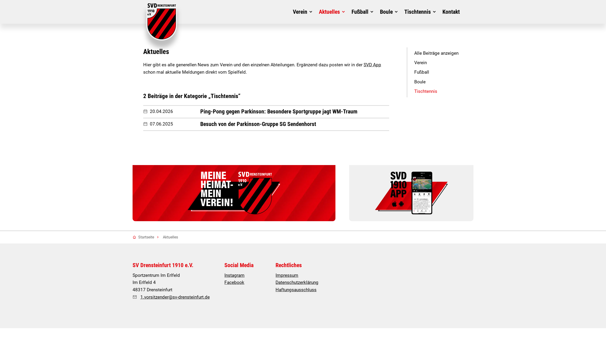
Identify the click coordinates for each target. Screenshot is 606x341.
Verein (420, 62)
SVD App (372, 64)
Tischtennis (425, 91)
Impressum (287, 275)
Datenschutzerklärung (297, 282)
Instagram (234, 275)
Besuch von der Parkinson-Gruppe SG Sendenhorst (258, 124)
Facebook (234, 282)
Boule (420, 82)
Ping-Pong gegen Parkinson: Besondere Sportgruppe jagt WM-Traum (278, 111)
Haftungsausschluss (296, 289)
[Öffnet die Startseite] (161, 21)
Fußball (421, 72)
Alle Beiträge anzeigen (436, 53)
